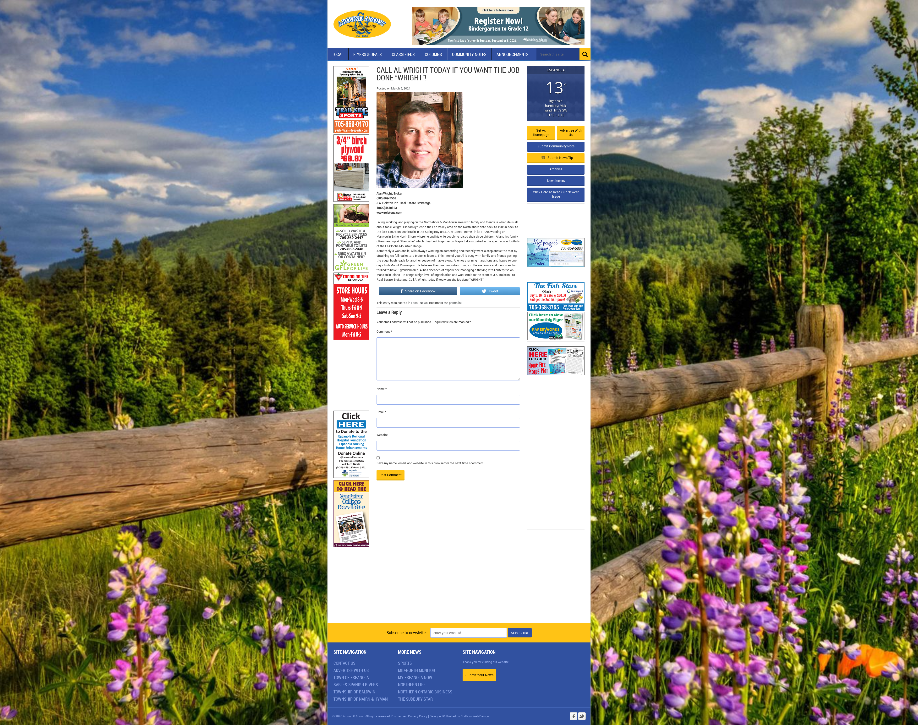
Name (382, 389)
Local (338, 54)
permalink (455, 303)
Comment (384, 331)
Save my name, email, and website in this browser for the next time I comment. (430, 463)
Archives (555, 169)
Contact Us (344, 663)
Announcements (513, 54)
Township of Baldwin (354, 692)
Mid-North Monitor (416, 670)
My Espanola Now (415, 677)
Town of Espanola (351, 677)
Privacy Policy (417, 716)
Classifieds (403, 54)
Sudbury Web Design (475, 716)
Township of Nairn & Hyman (360, 699)
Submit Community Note (555, 146)
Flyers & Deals (367, 54)
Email (381, 412)
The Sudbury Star (415, 699)
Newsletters (556, 180)
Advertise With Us (351, 670)
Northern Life (412, 684)
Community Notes (469, 54)
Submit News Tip (560, 157)
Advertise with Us (571, 132)
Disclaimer (398, 716)
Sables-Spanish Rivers (355, 684)
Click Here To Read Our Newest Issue (556, 194)
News (424, 303)
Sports (405, 663)
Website (382, 435)
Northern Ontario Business (425, 692)
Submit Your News (479, 675)
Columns (433, 54)
